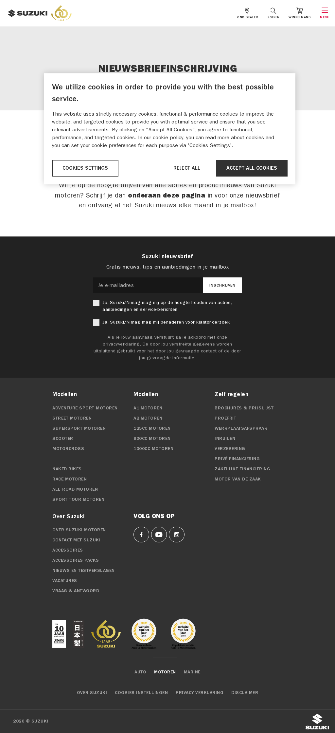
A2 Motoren (147, 418)
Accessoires (67, 550)
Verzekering (230, 448)
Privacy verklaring (199, 692)
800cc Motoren (152, 438)
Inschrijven (222, 285)
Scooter (62, 438)
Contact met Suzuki (76, 540)
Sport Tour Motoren (78, 499)
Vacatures (64, 580)
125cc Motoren (152, 428)
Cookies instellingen (141, 692)
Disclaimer (244, 692)
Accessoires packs (75, 560)
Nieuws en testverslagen (83, 570)
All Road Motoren (75, 489)
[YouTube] (159, 534)
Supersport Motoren (79, 428)
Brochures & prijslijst (244, 408)
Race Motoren (69, 479)
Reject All (186, 168)
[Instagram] (177, 534)
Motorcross (68, 448)
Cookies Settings (85, 168)
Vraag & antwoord (75, 590)
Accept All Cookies (251, 168)
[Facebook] (141, 534)
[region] (169, 128)
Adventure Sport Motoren (85, 408)
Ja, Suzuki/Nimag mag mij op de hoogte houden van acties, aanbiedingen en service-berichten (167, 306)
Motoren (165, 672)
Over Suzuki (92, 692)
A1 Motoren (147, 408)
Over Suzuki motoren (79, 530)
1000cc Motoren (153, 448)
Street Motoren (72, 418)
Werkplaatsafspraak (241, 428)
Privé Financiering (237, 458)
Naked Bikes (67, 469)
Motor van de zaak (238, 479)
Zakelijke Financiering (242, 469)
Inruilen (225, 438)
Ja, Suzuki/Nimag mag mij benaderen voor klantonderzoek (166, 322)
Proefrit (225, 418)
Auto (140, 672)
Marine (192, 672)
